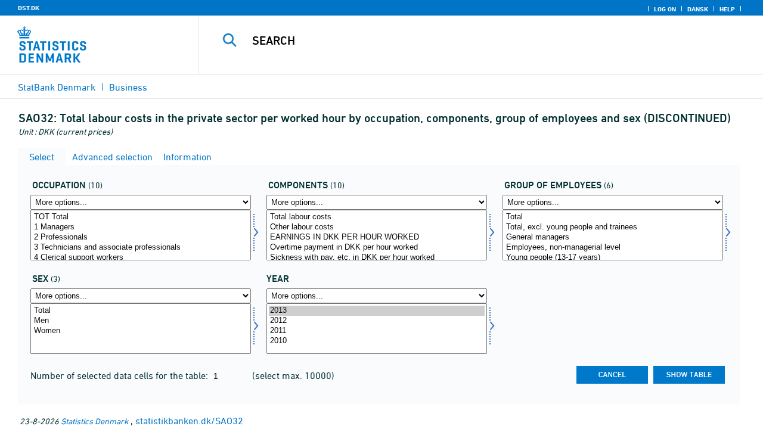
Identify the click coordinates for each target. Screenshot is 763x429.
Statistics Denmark (94, 421)
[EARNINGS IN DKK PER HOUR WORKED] (377, 237)
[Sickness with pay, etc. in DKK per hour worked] (377, 258)
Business (128, 87)
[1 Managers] (141, 227)
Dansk (697, 9)
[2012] (377, 321)
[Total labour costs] (377, 217)
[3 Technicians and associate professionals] (141, 248)
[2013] (377, 311)
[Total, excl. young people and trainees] (613, 227)
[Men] (141, 321)
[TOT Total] (141, 217)
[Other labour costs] (377, 227)
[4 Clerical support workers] (141, 258)
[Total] (613, 217)
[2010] (377, 341)
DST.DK (28, 8)
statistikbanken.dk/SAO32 (189, 420)
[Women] (141, 331)
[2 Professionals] (141, 237)
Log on (665, 9)
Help (727, 9)
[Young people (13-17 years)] (613, 258)
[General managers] (613, 237)
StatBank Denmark (56, 87)
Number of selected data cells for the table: (120, 375)
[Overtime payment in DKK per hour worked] (377, 248)
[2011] (377, 331)
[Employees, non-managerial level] (613, 248)
